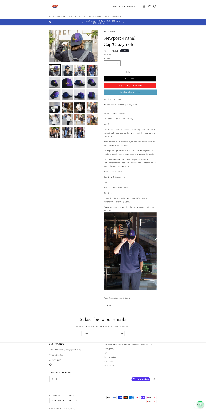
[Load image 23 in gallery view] (79, 132)
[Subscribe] (121, 333)
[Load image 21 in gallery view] (55, 132)
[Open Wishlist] (149, 6)
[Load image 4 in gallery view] (92, 70)
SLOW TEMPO (58, 409)
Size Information (109, 357)
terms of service (109, 361)
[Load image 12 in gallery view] (92, 95)
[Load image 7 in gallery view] (79, 82)
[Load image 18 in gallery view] (67, 119)
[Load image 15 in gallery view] (79, 107)
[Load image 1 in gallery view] (55, 70)
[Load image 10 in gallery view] (67, 95)
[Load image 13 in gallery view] (55, 107)
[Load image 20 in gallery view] (92, 119)
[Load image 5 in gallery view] (55, 82)
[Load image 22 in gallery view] (67, 132)
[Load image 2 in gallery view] (67, 70)
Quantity (107, 59)
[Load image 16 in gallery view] (92, 107)
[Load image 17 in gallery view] (55, 119)
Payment (106, 353)
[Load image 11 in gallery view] (79, 95)
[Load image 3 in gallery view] (79, 70)
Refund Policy (108, 365)
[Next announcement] (123, 22)
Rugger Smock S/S (116, 298)
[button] (72, 16)
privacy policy (108, 348)
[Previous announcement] (82, 22)
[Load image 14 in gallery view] (67, 107)
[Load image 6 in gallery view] (67, 82)
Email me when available (130, 92)
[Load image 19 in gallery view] (79, 119)
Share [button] (108, 305)
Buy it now (129, 79)
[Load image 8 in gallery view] (92, 82)
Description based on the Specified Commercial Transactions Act (128, 344)
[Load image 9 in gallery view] (55, 95)
